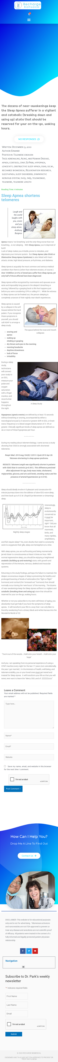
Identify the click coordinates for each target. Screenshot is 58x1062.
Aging (24, 158)
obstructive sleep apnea (27, 166)
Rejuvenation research (38, 170)
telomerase (38, 178)
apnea (5, 162)
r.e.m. (50, 166)
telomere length (22, 181)
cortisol (14, 162)
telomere (7, 181)
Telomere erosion (23, 154)
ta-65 (23, 178)
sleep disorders (24, 174)
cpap (22, 162)
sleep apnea (8, 174)
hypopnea (40, 162)
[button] (29, 19)
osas (43, 166)
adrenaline (14, 158)
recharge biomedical (13, 170)
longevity (7, 166)
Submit (14, 1034)
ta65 (29, 178)
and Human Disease (38, 158)
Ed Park (30, 162)
